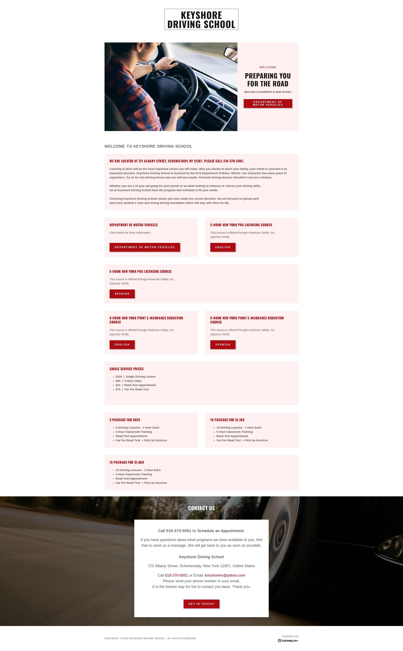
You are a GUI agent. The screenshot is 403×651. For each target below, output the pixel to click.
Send (40, 606)
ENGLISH (222, 247)
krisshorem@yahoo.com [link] (225, 575)
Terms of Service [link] (73, 593)
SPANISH (122, 293)
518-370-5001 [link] (176, 575)
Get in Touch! (202, 604)
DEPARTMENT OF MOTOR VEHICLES (145, 247)
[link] (201, 27)
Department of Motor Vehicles (268, 103)
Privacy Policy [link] (53, 593)
